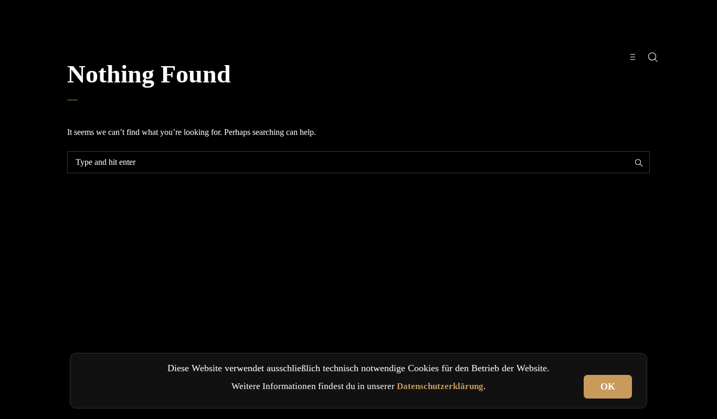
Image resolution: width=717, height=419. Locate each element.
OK (607, 386)
